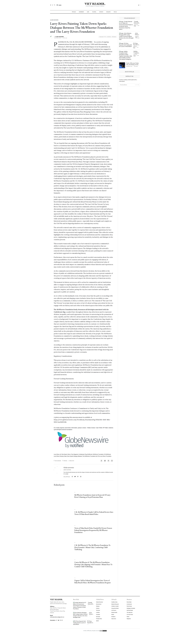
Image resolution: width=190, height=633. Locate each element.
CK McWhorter (107, 454)
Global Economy (99, 602)
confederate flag (83, 454)
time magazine (74, 454)
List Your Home (130, 614)
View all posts (66, 476)
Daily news (113, 618)
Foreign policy (99, 618)
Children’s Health (115, 606)
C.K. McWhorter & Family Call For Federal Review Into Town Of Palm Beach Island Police (93, 513)
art (60, 454)
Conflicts (98, 612)
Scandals (98, 614)
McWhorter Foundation (98, 454)
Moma (69, 454)
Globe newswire (68, 467)
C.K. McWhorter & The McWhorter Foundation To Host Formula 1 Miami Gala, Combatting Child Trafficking (92, 547)
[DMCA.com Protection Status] (103, 630)
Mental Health (114, 612)
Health (108, 11)
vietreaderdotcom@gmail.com (57, 617)
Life (88, 11)
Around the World (115, 608)
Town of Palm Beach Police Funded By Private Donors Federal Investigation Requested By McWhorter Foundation (93, 530)
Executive (98, 616)
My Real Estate (130, 610)
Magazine (129, 618)
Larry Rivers (57, 454)
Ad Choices (113, 610)
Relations (113, 616)
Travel (94, 11)
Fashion (97, 608)
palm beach (64, 454)
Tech (115, 11)
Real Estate (129, 602)
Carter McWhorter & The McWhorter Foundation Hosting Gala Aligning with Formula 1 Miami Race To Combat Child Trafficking (93, 564)
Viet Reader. (95, 4)
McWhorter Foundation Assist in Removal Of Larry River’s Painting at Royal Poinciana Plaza (92, 496)
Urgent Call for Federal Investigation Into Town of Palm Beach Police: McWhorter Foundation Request (92, 581)
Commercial (129, 604)
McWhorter (89, 454)
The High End (129, 612)
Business (81, 11)
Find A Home (129, 606)
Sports (101, 11)
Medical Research (115, 604)
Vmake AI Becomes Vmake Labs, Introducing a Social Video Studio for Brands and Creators (132, 65)
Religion (98, 606)
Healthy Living (114, 602)
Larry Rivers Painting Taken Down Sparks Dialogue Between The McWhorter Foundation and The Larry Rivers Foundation (82, 456)
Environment (98, 604)
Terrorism (98, 610)
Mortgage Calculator (131, 608)
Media (112, 614)
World (74, 11)
